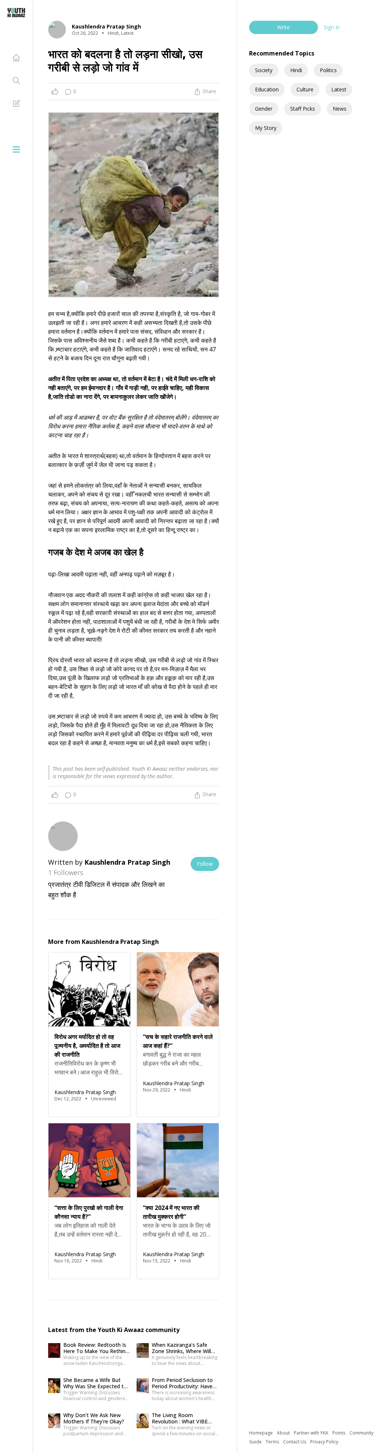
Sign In (332, 27)
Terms (273, 1442)
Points (339, 1433)
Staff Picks (302, 108)
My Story (265, 127)
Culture (304, 89)
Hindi (296, 70)
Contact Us (295, 1442)
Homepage (261, 1433)
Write (283, 27)
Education (267, 89)
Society (263, 70)
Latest (338, 89)
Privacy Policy (324, 1442)
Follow (205, 863)
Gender (263, 108)
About (284, 1433)
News (339, 108)
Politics (328, 70)
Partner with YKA (311, 1433)
